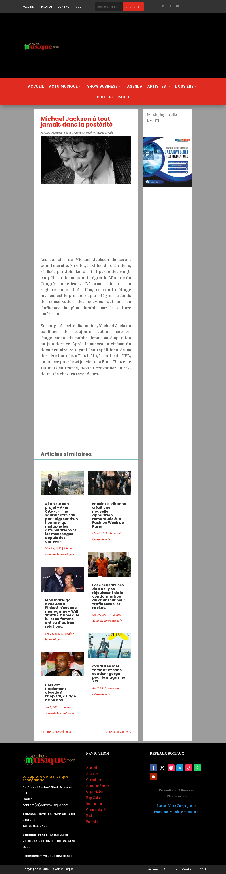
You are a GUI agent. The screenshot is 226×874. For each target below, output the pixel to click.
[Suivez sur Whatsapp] (197, 767)
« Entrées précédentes (56, 731)
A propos (46, 6)
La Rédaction (53, 133)
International (95, 803)
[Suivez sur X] (163, 6)
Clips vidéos (94, 791)
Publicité (92, 821)
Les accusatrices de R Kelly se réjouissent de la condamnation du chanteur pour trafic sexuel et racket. (108, 596)
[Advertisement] (148, 45)
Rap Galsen (94, 797)
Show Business (102, 87)
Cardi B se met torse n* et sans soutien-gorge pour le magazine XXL (108, 674)
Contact (64, 6)
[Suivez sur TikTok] (188, 767)
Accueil (28, 6)
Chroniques (94, 779)
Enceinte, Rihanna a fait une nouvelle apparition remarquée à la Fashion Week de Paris (109, 515)
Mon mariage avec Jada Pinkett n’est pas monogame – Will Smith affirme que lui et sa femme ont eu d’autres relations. (62, 613)
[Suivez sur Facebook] (156, 6)
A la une (69, 548)
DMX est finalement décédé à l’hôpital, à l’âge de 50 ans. (60, 692)
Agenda (135, 87)
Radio (123, 97)
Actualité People (97, 785)
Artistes (156, 87)
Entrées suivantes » (117, 731)
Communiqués (96, 809)
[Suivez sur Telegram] (179, 767)
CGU (79, 6)
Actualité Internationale (98, 133)
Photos (105, 97)
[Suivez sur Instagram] (170, 6)
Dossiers (184, 87)
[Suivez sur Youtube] (177, 6)
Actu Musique (63, 87)
